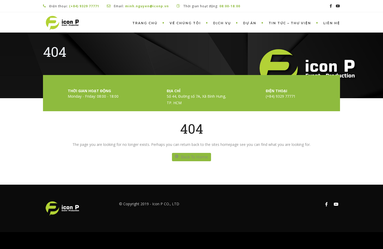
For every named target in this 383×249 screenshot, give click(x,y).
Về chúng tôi (185, 23)
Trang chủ (144, 23)
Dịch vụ (222, 23)
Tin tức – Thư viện (290, 23)
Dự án (249, 23)
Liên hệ (331, 23)
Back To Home (194, 157)
